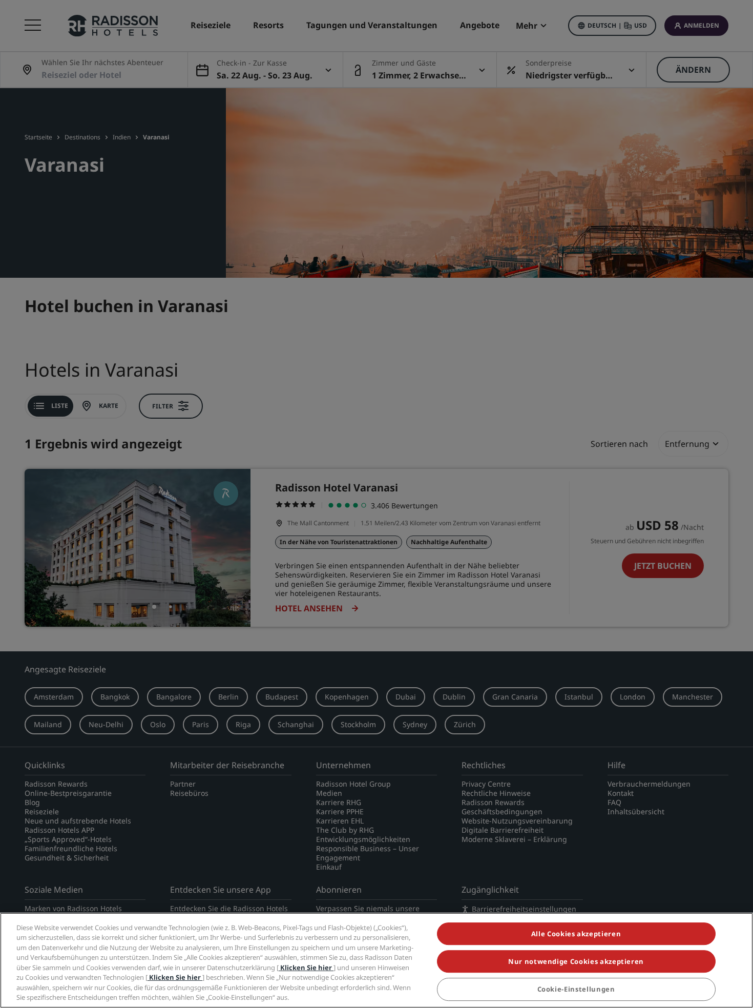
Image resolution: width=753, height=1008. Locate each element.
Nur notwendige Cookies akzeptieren (576, 961)
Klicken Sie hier (306, 967)
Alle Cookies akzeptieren (576, 933)
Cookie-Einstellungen (576, 989)
